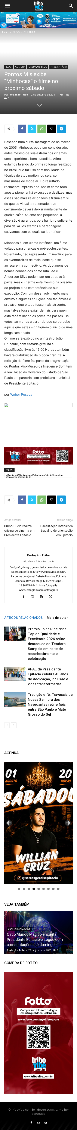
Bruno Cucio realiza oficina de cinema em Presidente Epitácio (19, 530)
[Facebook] (22, 129)
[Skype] (43, 597)
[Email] (51, 129)
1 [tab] (19, 889)
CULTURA (29, 32)
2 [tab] (24, 889)
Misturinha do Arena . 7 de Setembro (37, 944)
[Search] (71, 6)
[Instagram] (34, 597)
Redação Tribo (18, 94)
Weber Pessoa (21, 394)
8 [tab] (53, 889)
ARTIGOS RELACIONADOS (23, 618)
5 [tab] (38, 889)
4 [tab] (34, 889)
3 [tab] (29, 889)
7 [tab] (48, 889)
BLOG (16, 32)
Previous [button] (9, 823)
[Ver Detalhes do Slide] (38, 1033)
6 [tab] (43, 889)
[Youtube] (45, 1122)
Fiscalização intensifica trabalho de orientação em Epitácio (56, 530)
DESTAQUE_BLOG (38, 66)
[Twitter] (32, 129)
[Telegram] (61, 129)
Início (5, 32)
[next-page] (13, 725)
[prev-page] (7, 725)
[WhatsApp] (41, 129)
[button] (7, 6)
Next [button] (68, 823)
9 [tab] (58, 889)
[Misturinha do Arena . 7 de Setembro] (38, 932)
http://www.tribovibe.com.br (39, 561)
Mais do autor (57, 618)
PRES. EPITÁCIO (59, 66)
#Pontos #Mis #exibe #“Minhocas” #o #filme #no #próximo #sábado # (34, 475)
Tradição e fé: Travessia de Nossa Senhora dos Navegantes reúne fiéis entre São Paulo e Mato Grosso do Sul (50, 704)
